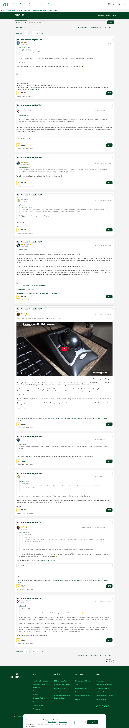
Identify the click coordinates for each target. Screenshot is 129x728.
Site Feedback (101, 699)
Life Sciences (37, 702)
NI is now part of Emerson (83, 681)
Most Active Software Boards (36, 10)
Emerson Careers (81, 688)
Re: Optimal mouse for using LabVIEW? (29, 40)
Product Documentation (104, 684)
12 (22, 148)
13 (22, 186)
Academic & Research (40, 681)
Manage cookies (80, 722)
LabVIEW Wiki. (32, 289)
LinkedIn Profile (97, 418)
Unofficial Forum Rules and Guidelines (35, 285)
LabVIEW (49, 10)
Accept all (92, 722)
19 (22, 589)
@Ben (21, 444)
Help (114, 15)
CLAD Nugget (34, 89)
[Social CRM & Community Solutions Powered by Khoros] (110, 661)
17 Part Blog (20, 293)
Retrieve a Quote (59, 688)
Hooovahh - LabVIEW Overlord (48, 293)
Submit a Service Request (104, 695)
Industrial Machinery (39, 698)
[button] (18, 93)
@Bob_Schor (22, 47)
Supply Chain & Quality (82, 695)
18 (22, 513)
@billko (21, 249)
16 (22, 427)
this (21, 176)
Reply (109, 93)
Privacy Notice (52, 722)
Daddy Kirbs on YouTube (47, 560)
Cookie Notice (63, 722)
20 (22, 643)
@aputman (22, 532)
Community (9, 10)
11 (22, 96)
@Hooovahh (22, 115)
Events (77, 699)
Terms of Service (59, 692)
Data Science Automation (55, 418)
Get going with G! (21, 289)
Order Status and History (62, 684)
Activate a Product (102, 692)
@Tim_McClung (26, 50)
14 (22, 233)
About (77, 684)
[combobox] (66, 22)
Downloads (100, 681)
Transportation (38, 709)
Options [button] (109, 43)
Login (108, 15)
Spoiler (21, 565)
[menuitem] (15, 4)
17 (22, 464)
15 (22, 300)
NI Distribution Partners (61, 681)
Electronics (37, 691)
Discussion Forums (20, 10)
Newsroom (78, 692)
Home (3, 10)
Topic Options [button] (19, 27)
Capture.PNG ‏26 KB (26, 138)
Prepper (89, 418)
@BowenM (22, 205)
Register (101, 15)
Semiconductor (38, 705)
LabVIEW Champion (70, 418)
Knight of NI (80, 418)
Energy (35, 694)
